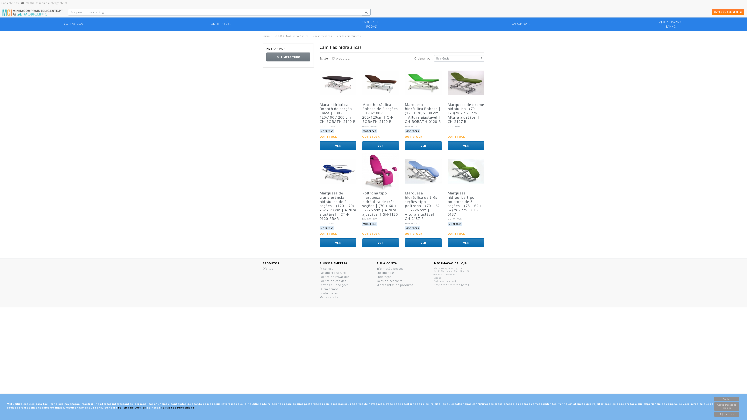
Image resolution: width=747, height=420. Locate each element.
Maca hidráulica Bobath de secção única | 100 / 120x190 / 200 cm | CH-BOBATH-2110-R (337, 113)
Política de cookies (333, 281)
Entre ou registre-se (728, 12)
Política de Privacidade (177, 407)
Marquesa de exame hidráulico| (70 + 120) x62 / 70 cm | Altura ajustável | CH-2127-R (466, 113)
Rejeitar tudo (727, 414)
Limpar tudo (288, 57)
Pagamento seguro (333, 273)
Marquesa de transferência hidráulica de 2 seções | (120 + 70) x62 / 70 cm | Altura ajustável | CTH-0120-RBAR (338, 206)
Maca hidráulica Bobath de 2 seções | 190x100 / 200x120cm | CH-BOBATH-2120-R (380, 113)
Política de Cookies (132, 407)
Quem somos (329, 289)
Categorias (73, 24)
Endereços (383, 277)
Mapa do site (329, 297)
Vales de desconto (389, 281)
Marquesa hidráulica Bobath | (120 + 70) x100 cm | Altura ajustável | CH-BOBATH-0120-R (423, 113)
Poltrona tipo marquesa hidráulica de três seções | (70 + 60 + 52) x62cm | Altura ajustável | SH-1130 (380, 204)
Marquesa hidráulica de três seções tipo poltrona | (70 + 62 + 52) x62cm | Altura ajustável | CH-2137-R (422, 206)
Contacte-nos (329, 293)
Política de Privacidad (335, 277)
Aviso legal (327, 268)
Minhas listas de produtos (394, 285)
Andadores (521, 24)
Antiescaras (221, 24)
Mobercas (327, 131)
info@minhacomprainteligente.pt (44, 3)
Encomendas (385, 273)
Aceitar (727, 398)
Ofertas (268, 268)
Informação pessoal (390, 268)
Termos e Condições (334, 285)
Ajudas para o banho (670, 24)
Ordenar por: (423, 58)
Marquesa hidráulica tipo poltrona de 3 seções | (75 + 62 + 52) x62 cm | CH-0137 (465, 204)
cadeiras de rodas (371, 24)
